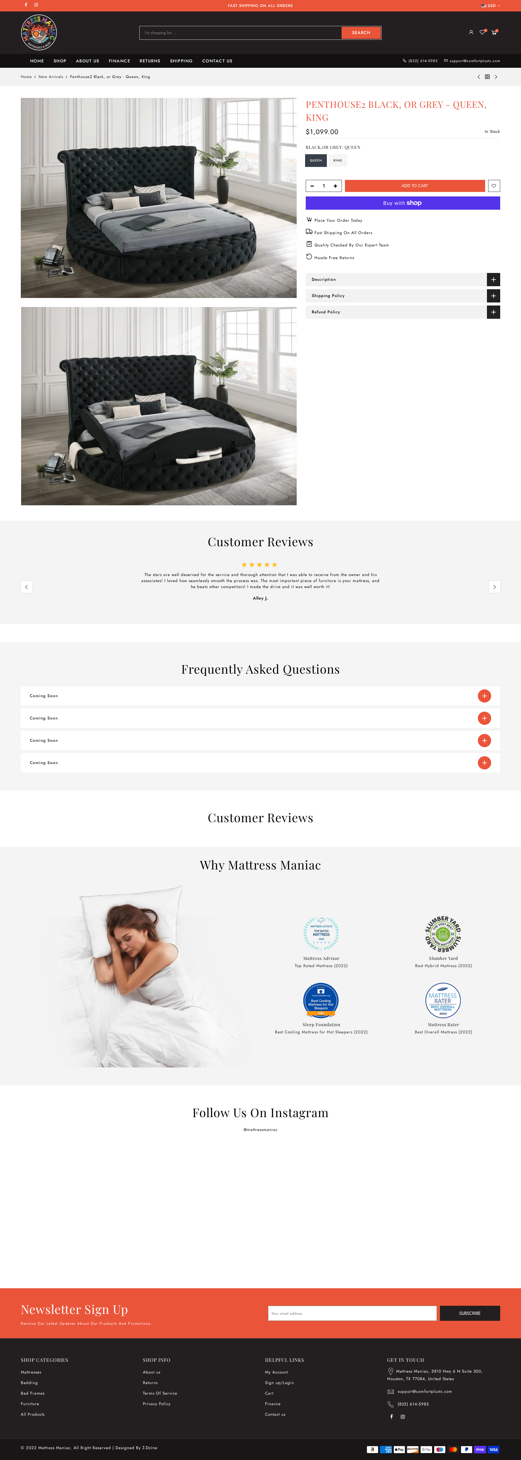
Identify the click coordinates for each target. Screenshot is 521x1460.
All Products (33, 1414)
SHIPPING (181, 61)
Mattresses (31, 1372)
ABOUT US (87, 61)
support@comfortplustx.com (475, 61)
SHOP (60, 61)
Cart (269, 1393)
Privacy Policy (157, 1404)
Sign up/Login (279, 1383)
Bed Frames (33, 1393)
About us (151, 1372)
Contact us (275, 1414)
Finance (273, 1404)
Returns (150, 1383)
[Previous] (26, 587)
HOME (37, 61)
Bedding (29, 1383)
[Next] (494, 587)
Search (361, 33)
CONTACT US (217, 61)
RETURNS (150, 61)
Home (26, 77)
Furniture (30, 1404)
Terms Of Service (160, 1393)
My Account (276, 1372)
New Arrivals (51, 77)
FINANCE (120, 61)
